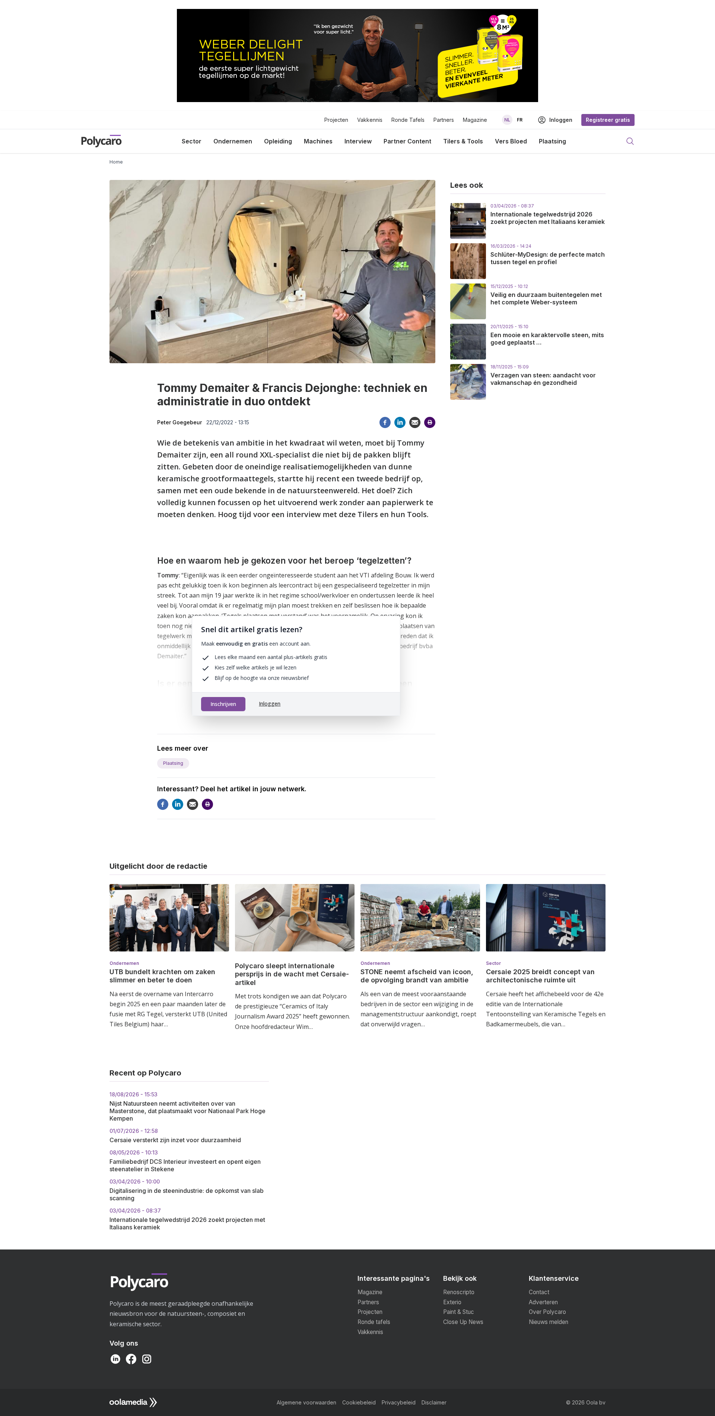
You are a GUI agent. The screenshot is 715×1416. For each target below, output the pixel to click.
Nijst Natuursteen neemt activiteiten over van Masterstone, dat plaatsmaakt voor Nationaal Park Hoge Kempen (187, 1106)
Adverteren (543, 1302)
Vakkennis (369, 120)
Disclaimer (434, 1402)
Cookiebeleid (359, 1402)
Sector (191, 141)
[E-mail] (414, 422)
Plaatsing (552, 141)
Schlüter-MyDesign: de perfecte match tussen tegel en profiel (547, 258)
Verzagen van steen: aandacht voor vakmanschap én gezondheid (543, 378)
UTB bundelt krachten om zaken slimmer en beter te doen (162, 976)
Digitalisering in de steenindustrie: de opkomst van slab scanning (186, 1190)
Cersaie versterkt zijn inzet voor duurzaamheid (175, 1136)
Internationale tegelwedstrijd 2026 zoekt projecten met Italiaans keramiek (547, 217)
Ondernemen (232, 141)
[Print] (429, 422)
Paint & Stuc (458, 1311)
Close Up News (463, 1321)
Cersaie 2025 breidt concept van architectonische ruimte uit (540, 976)
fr (519, 120)
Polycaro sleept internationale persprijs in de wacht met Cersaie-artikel (292, 974)
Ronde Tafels (408, 120)
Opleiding (278, 141)
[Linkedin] (400, 422)
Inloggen (269, 703)
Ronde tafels (374, 1321)
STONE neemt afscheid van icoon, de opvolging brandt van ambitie (416, 976)
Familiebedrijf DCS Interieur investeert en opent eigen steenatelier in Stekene (185, 1161)
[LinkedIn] (115, 1359)
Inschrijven (223, 703)
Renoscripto (458, 1292)
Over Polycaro (547, 1311)
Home (116, 162)
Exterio (452, 1302)
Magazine (475, 120)
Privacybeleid (399, 1402)
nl (507, 120)
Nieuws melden (548, 1321)
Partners (443, 120)
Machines (318, 141)
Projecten (336, 120)
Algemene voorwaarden (306, 1402)
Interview (358, 141)
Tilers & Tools (463, 141)
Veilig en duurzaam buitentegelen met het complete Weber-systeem (546, 298)
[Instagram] (147, 1359)
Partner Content (407, 141)
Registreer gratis (608, 120)
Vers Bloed (511, 141)
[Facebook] (385, 422)
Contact (539, 1292)
